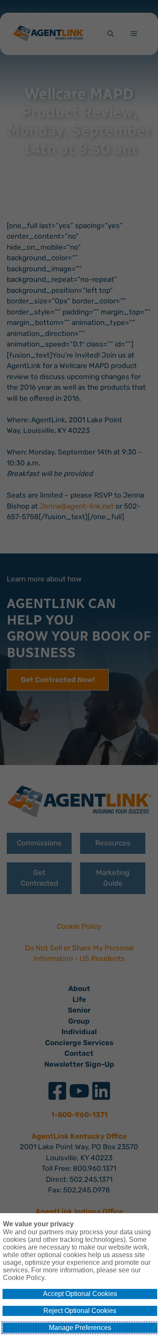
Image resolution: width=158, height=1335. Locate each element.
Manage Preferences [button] (80, 1327)
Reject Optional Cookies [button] (79, 1310)
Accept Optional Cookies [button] (80, 1293)
